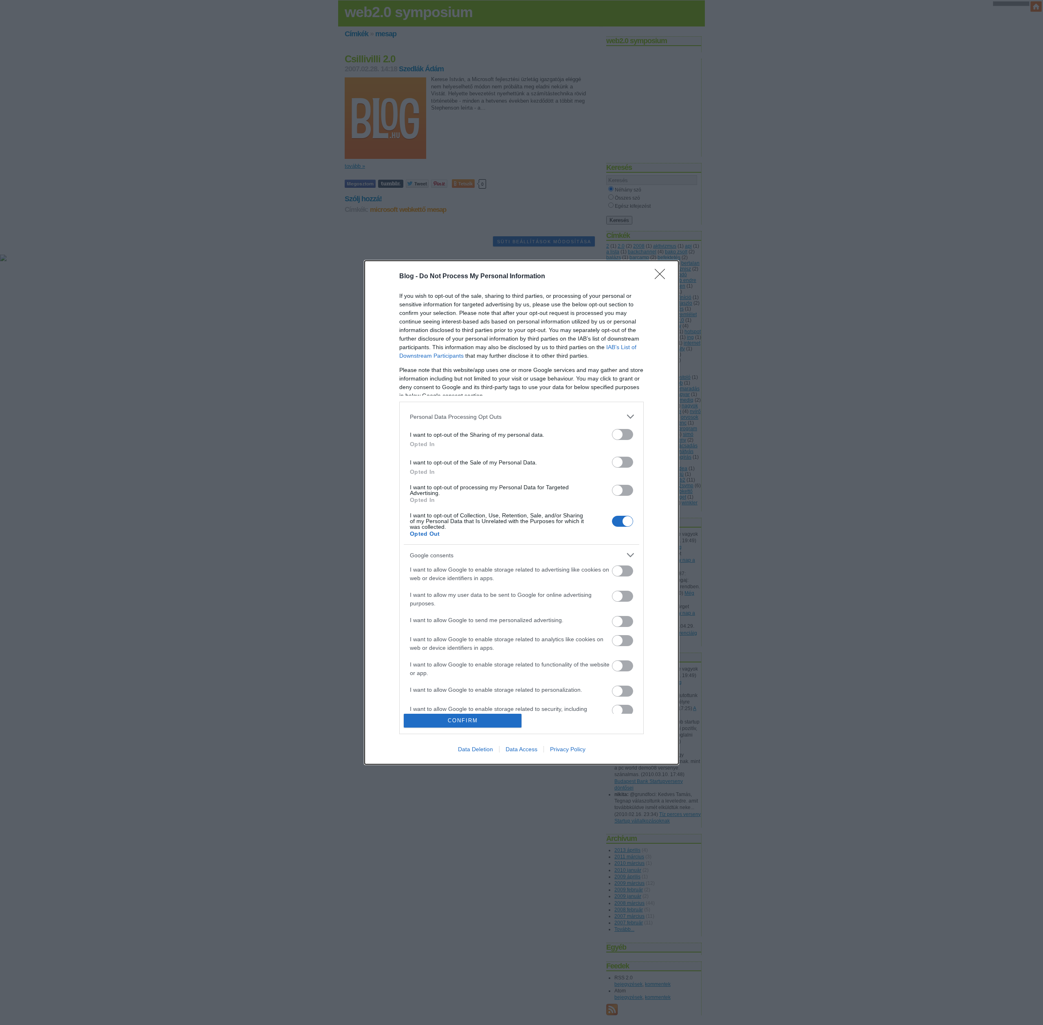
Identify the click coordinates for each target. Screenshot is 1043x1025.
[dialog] (521, 512)
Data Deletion (475, 749)
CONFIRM (463, 720)
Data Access (521, 749)
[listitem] (521, 416)
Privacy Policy (567, 749)
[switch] (622, 434)
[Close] (662, 276)
